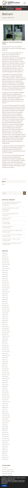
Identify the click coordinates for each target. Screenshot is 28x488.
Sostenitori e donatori (7, 473)
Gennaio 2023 (5, 328)
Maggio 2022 (5, 340)
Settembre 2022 (6, 336)
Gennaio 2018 (5, 436)
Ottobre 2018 (5, 419)
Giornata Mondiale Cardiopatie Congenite (11, 243)
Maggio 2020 (5, 386)
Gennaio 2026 (5, 260)
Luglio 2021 (4, 359)
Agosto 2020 (5, 380)
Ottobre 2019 (5, 399)
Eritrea (3, 184)
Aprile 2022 (4, 341)
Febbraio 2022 (5, 345)
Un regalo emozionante (7, 226)
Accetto (4, 485)
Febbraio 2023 (5, 326)
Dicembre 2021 (5, 349)
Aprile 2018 (4, 430)
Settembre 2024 (6, 291)
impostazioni (4, 483)
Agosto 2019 (5, 403)
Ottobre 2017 (5, 442)
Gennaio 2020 (5, 394)
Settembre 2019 (6, 401)
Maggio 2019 (5, 407)
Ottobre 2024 (5, 289)
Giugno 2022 (5, 338)
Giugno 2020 (5, 384)
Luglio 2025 (4, 272)
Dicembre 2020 (5, 372)
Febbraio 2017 (5, 457)
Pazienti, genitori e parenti (8, 471)
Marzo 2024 (5, 303)
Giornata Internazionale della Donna (10, 213)
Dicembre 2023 (5, 309)
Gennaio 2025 (5, 284)
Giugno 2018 (5, 426)
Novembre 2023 (6, 311)
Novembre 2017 (6, 440)
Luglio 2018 (4, 424)
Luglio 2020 (4, 382)
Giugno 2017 (5, 449)
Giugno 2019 (5, 405)
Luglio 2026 (4, 253)
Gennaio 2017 (5, 459)
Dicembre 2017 (5, 438)
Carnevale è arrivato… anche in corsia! (11, 238)
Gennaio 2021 (5, 370)
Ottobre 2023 (5, 313)
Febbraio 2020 (5, 392)
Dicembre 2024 (5, 286)
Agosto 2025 (5, 270)
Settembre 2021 (6, 355)
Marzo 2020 (5, 390)
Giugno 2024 (5, 297)
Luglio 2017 (4, 448)
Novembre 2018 (6, 417)
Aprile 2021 (4, 365)
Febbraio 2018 (5, 434)
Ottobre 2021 (5, 353)
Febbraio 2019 (5, 413)
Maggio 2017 (5, 451)
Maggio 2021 (5, 363)
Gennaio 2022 (5, 347)
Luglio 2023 (4, 316)
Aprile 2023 (4, 322)
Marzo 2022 (5, 343)
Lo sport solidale (6, 222)
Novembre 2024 (6, 287)
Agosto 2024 (5, 293)
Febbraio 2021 (5, 368)
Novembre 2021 (6, 351)
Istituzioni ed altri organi (7, 469)
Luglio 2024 (4, 295)
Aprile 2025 (4, 278)
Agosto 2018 (5, 422)
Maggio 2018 (5, 428)
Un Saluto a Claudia (6, 217)
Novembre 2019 (6, 397)
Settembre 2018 (6, 421)
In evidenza (4, 467)
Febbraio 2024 (5, 305)
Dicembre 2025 (5, 262)
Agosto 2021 (5, 357)
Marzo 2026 (5, 257)
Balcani (7, 14)
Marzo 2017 (5, 455)
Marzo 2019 (5, 411)
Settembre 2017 (6, 444)
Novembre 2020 (6, 374)
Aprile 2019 (4, 409)
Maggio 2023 (5, 320)
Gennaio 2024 (5, 307)
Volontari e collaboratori (7, 475)
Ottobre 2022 (5, 334)
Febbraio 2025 (5, 282)
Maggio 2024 (5, 299)
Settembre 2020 (6, 378)
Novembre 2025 (6, 264)
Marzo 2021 (5, 367)
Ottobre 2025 (5, 266)
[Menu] (22, 3)
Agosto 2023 (5, 314)
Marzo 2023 (5, 324)
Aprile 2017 (4, 453)
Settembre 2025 (6, 268)
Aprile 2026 (4, 255)
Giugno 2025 (5, 274)
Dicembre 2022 (5, 330)
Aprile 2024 (4, 301)
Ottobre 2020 (5, 376)
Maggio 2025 (5, 276)
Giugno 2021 (5, 361)
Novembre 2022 (6, 332)
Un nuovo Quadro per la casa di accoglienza (12, 234)
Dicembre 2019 (5, 395)
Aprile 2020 (4, 388)
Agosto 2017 (5, 446)
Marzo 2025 (5, 280)
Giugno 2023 (5, 318)
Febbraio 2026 (5, 259)
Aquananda (4, 179)
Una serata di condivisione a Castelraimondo (12, 230)
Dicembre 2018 (5, 415)
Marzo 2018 (5, 432)
